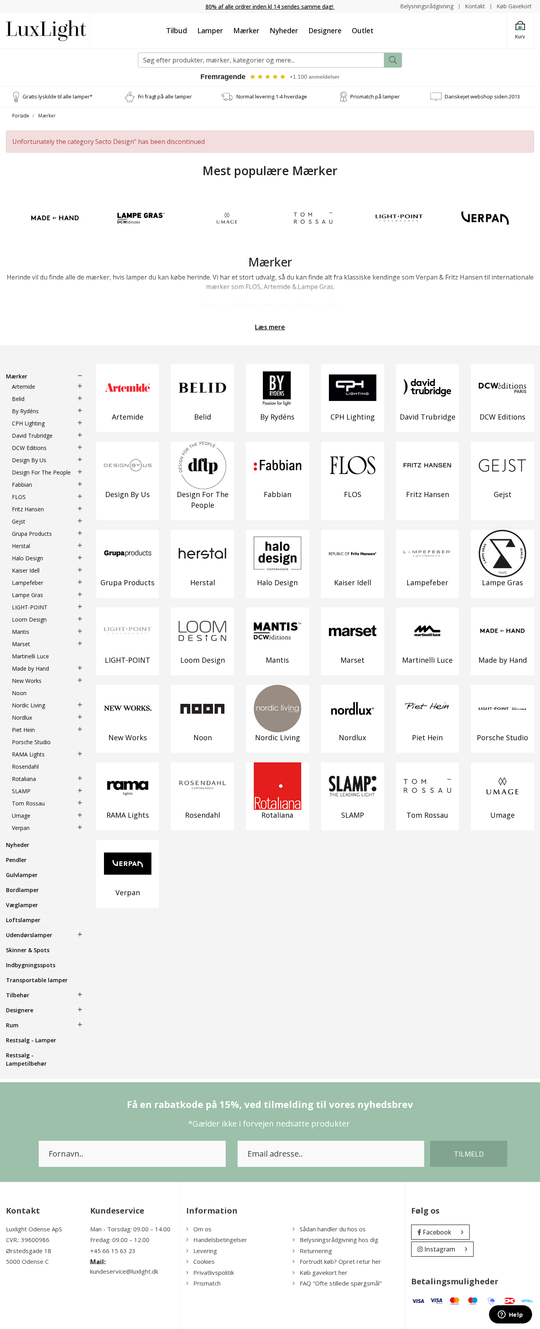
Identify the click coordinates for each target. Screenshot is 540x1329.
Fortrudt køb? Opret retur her (340, 1261)
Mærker (246, 30)
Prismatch (207, 1283)
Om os (202, 1229)
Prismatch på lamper (375, 96)
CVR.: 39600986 (27, 1240)
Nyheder (284, 30)
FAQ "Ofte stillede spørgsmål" (341, 1283)
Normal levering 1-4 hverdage (271, 96)
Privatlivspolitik (213, 1272)
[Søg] (393, 60)
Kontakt (475, 6)
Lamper (210, 30)
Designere (325, 30)
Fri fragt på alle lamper (165, 96)
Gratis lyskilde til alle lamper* (58, 96)
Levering (205, 1251)
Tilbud (176, 30)
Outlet (363, 30)
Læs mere (270, 327)
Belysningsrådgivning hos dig (339, 1240)
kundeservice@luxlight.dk (124, 1271)
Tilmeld (469, 1154)
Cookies (204, 1261)
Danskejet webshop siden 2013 (482, 96)
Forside (20, 115)
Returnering (316, 1251)
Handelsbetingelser (220, 1240)
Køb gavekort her (323, 1272)
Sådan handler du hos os (333, 1229)
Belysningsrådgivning (426, 6)
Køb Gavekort (514, 6)
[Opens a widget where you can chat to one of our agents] (510, 1315)
